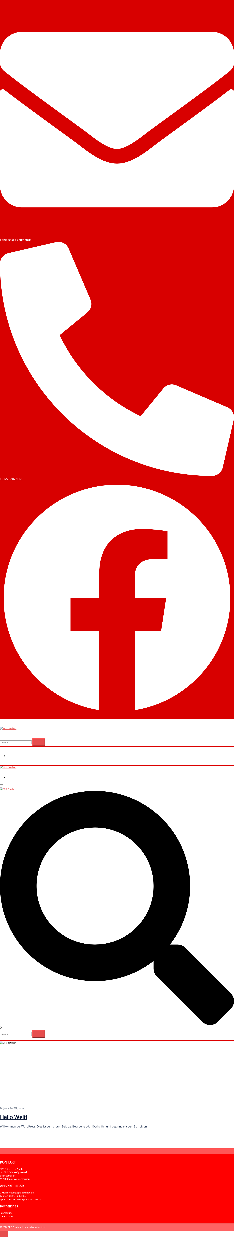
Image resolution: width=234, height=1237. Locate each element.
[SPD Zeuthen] (8, 728)
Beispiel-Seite (17, 756)
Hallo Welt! (13, 1117)
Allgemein (19, 1108)
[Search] (38, 742)
